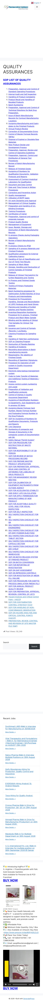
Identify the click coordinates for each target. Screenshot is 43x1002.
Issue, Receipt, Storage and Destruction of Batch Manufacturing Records (23, 230)
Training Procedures (16, 211)
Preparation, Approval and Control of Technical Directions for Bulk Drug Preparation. (23, 110)
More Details (9, 732)
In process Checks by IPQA (19, 246)
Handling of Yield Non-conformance (23, 339)
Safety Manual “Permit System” (21, 440)
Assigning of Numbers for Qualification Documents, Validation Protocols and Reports (23, 174)
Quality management (17, 195)
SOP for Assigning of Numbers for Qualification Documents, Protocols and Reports (23, 421)
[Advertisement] (21, 36)
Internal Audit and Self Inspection (22, 94)
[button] (21, 968)
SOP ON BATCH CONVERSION (21, 562)
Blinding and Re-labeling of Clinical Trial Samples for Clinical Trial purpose (23, 323)
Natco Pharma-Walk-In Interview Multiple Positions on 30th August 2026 (20, 757)
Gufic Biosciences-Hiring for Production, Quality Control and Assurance (19, 771)
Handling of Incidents (17, 347)
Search (6, 642)
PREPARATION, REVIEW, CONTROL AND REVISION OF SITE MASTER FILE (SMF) (23, 623)
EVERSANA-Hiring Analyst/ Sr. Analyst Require (18, 784)
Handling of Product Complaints (21, 97)
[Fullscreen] (37, 984)
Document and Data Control (20, 185)
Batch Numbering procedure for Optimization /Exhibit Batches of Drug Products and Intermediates (24, 293)
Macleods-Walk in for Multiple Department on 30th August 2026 (20, 835)
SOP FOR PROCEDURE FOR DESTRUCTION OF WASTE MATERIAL (20, 445)
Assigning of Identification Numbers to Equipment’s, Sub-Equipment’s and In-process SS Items (24, 402)
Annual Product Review (18, 129)
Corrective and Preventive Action (22, 193)
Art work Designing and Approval (22, 201)
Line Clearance (14, 427)
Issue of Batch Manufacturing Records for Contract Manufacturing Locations (23, 118)
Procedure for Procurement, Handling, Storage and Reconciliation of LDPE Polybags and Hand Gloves (23, 301)
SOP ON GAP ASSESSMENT (20, 570)
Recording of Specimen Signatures (22, 360)
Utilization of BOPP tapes (19, 198)
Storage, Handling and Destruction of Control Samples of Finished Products (24, 269)
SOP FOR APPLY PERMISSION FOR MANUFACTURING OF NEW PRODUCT (23, 498)
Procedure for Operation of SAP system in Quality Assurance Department (21, 365)
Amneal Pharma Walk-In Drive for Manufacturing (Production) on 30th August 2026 (21, 821)
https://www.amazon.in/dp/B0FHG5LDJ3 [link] (21, 933)
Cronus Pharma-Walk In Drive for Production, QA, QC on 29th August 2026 (21, 807)
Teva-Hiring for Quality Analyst (19, 795)
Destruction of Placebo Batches (21, 344)
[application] (21, 968)
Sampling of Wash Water (18, 264)
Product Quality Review (18, 222)
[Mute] (34, 984)
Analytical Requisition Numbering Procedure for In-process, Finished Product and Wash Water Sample (22, 315)
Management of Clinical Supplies (22, 203)
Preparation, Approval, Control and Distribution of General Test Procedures (22, 158)
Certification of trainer (17, 214)
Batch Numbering (15, 105)
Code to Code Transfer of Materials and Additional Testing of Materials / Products (23, 379)
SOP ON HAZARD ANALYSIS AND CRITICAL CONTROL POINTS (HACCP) (22, 615)
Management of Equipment (19, 224)
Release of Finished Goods (19, 169)
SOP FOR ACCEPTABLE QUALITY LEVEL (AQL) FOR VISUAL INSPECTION (22, 506)
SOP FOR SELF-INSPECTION (20, 512)
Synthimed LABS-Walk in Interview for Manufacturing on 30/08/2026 (20, 727)
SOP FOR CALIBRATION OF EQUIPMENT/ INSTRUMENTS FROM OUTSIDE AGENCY (23, 485)
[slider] (20, 984)
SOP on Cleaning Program (19, 342)
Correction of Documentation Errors (23, 131)
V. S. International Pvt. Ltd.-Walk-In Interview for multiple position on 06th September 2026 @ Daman (20, 848)
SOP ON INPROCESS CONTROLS (22, 573)
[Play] (6, 984)
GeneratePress (28, 999)
